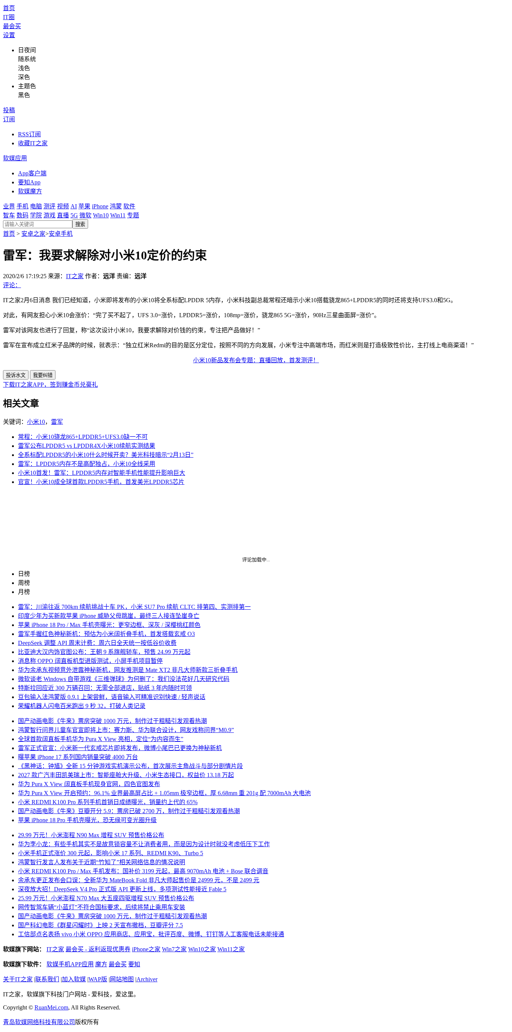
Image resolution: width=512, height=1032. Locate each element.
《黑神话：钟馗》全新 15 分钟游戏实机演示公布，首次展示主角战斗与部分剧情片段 (130, 766)
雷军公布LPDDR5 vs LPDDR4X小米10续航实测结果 (86, 446)
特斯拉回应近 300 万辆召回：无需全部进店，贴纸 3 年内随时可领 (105, 688)
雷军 (57, 422)
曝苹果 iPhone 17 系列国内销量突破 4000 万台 (78, 757)
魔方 (101, 964)
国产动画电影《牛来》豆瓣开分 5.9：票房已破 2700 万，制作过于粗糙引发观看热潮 (129, 811)
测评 (49, 206)
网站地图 (122, 979)
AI (73, 206)
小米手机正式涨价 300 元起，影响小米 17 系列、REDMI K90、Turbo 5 (110, 853)
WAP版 (97, 979)
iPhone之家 (146, 949)
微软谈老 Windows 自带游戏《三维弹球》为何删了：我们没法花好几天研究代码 (123, 679)
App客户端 (32, 173)
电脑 (36, 206)
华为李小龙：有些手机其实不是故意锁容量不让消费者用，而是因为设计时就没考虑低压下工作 (144, 844)
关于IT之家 (18, 979)
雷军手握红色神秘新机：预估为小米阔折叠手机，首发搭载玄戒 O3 (106, 634)
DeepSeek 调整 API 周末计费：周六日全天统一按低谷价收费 (97, 643)
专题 (133, 215)
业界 (9, 206)
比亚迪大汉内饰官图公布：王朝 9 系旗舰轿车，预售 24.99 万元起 (104, 652)
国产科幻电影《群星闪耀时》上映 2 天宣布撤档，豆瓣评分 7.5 (100, 925)
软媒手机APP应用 (70, 964)
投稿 (9, 110)
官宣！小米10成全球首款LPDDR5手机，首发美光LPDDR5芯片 (101, 482)
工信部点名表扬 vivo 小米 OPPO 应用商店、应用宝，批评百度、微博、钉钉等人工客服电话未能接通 (151, 934)
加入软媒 (74, 979)
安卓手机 (61, 234)
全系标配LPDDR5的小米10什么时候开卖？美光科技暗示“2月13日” (105, 455)
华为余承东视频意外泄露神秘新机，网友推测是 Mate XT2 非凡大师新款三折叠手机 (128, 670)
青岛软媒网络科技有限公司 (39, 1022)
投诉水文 (15, 375)
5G (74, 215)
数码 (22, 215)
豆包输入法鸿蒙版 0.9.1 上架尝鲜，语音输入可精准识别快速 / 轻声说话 (111, 697)
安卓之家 (33, 234)
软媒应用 (15, 158)
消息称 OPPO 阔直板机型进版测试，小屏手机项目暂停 (90, 661)
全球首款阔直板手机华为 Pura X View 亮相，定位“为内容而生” (100, 739)
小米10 (36, 422)
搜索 (80, 224)
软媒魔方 (30, 191)
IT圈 (9, 17)
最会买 (12, 26)
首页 (9, 8)
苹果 (84, 206)
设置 (9, 35)
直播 (63, 215)
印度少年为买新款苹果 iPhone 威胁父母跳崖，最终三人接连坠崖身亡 (108, 616)
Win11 (118, 215)
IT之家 (75, 276)
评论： (12, 285)
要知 (134, 964)
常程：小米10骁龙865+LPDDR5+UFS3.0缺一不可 (83, 437)
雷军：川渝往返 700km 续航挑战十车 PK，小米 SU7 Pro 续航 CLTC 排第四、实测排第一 (134, 607)
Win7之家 (174, 949)
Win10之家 (202, 949)
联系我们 (47, 979)
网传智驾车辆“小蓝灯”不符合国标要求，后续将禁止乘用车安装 (101, 907)
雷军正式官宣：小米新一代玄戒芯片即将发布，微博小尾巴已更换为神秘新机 (120, 748)
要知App (29, 182)
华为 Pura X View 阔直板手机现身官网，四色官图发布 (89, 784)
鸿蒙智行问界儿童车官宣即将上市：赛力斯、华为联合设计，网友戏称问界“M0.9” (126, 730)
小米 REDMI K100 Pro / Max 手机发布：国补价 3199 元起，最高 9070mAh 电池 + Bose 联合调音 (143, 871)
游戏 (49, 215)
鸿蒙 (116, 206)
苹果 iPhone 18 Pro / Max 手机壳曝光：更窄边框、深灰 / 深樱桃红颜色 (109, 625)
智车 (9, 215)
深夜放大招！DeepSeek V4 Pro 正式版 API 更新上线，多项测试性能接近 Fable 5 (122, 889)
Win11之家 (231, 949)
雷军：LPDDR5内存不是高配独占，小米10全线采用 (86, 464)
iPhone (100, 206)
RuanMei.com (51, 1007)
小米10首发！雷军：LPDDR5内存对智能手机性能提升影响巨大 (101, 473)
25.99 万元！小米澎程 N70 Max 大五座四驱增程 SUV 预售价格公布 (106, 898)
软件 (129, 206)
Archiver (146, 979)
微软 (85, 215)
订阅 (9, 119)
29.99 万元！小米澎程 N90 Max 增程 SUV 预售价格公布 (91, 835)
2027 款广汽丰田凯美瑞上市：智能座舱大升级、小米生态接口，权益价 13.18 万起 (126, 775)
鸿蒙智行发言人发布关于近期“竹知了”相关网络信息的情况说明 (101, 862)
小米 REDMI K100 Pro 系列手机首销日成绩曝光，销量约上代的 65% (108, 802)
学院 (36, 215)
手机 (22, 206)
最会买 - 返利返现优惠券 (98, 949)
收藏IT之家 (33, 143)
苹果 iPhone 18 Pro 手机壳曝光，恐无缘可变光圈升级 (87, 820)
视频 (63, 206)
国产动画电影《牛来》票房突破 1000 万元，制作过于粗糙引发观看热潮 (112, 721)
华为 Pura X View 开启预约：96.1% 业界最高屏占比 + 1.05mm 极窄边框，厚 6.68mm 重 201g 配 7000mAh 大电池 (164, 793)
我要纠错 (42, 375)
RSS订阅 (29, 134)
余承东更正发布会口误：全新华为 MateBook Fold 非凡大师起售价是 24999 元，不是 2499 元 (138, 880)
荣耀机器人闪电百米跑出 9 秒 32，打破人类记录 (81, 706)
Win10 (101, 215)
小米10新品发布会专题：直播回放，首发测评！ (256, 360)
